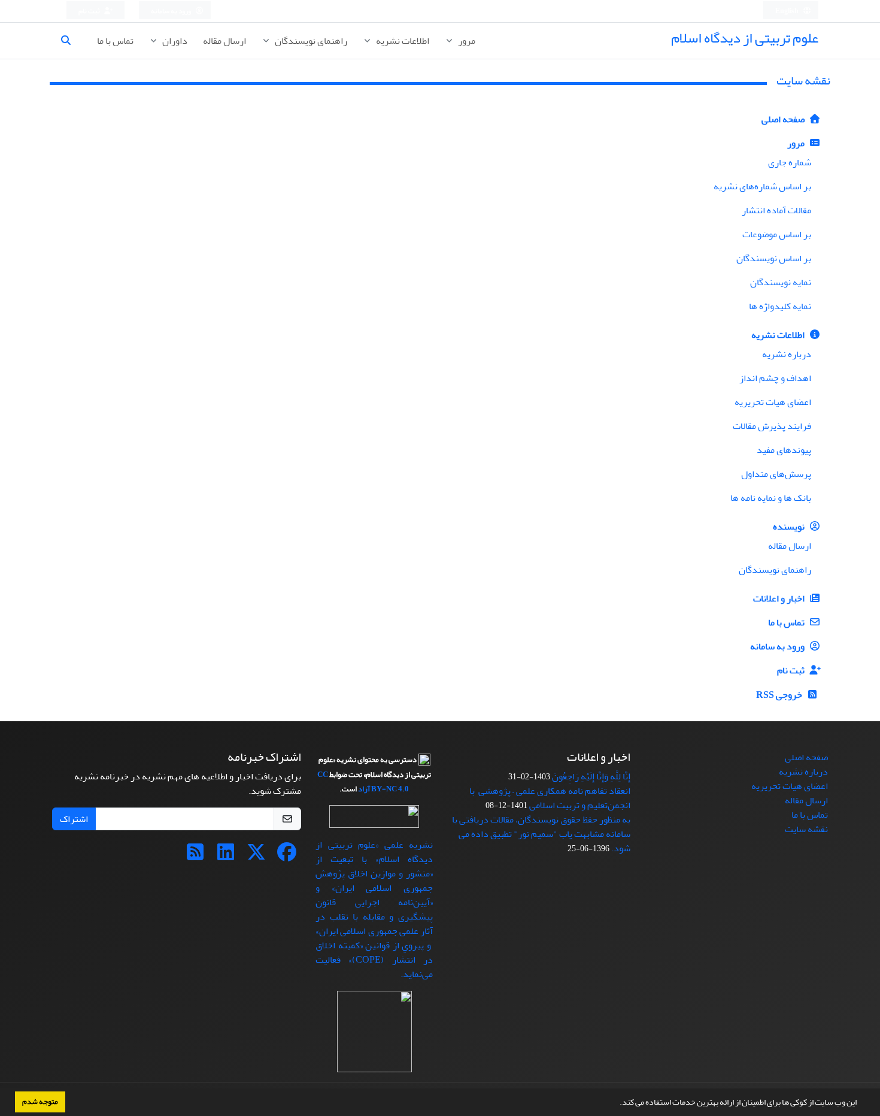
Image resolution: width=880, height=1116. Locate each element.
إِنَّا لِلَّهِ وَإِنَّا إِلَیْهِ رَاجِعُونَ (591, 776)
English (787, 11)
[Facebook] (286, 856)
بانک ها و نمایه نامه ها (770, 498)
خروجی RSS (780, 695)
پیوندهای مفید (784, 450)
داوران (173, 41)
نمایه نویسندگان (780, 282)
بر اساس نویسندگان (773, 258)
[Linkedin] (225, 856)
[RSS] (195, 856)
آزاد (364, 789)
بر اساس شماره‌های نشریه (762, 186)
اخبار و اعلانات (779, 598)
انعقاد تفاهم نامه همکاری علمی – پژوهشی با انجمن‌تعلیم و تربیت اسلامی (549, 798)
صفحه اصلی (783, 119)
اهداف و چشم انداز (775, 378)
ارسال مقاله (224, 41)
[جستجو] (70, 40)
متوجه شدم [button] (40, 1101)
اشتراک (74, 819)
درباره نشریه (786, 354)
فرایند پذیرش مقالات (772, 426)
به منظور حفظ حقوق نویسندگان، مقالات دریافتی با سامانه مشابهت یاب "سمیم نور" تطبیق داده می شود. (541, 833)
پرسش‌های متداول (776, 474)
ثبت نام (89, 11)
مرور (465, 41)
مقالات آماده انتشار (776, 210)
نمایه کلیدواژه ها (780, 306)
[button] (616, 1103)
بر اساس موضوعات (776, 234)
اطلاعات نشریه (401, 41)
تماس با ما (115, 41)
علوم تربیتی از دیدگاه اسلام (744, 38)
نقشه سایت (806, 829)
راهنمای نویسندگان (310, 41)
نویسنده (789, 527)
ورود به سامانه (171, 11)
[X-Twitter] (256, 856)
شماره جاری (789, 162)
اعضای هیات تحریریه (773, 402)
